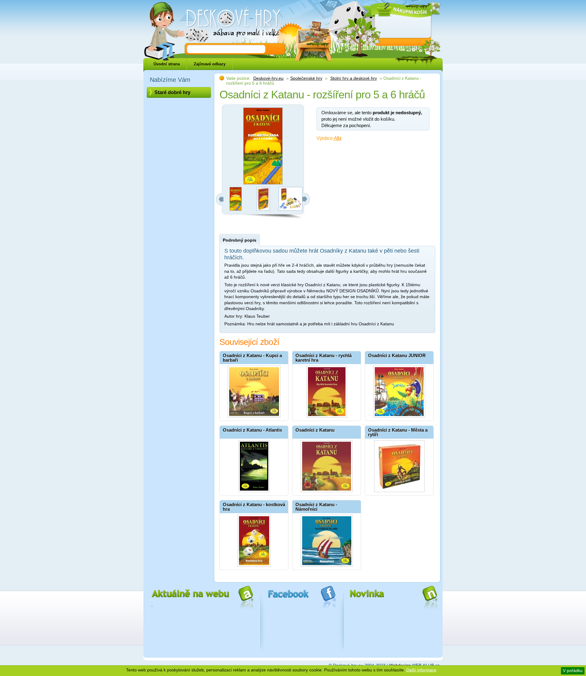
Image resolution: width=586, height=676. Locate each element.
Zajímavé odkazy (210, 64)
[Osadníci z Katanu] (327, 464)
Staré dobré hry (172, 92)
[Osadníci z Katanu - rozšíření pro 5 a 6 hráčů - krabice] (263, 209)
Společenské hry (306, 78)
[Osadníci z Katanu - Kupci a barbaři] (254, 390)
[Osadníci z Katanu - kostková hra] (254, 539)
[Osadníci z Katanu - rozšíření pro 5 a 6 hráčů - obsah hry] (290, 209)
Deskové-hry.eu (268, 78)
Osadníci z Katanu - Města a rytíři (398, 432)
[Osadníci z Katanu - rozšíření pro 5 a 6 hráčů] (236, 209)
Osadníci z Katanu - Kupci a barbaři (252, 358)
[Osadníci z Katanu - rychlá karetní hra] (327, 390)
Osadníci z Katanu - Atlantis (252, 430)
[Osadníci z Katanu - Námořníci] (327, 539)
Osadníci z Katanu (315, 430)
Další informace (421, 669)
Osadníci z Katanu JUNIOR (397, 355)
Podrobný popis (239, 240)
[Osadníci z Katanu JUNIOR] (399, 390)
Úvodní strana (167, 64)
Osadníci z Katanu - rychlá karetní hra (323, 358)
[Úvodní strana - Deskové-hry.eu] (232, 23)
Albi (337, 138)
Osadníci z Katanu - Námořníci (316, 507)
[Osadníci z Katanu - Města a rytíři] (399, 464)
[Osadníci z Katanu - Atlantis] (254, 464)
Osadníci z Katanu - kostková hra (254, 507)
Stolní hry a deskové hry (353, 78)
